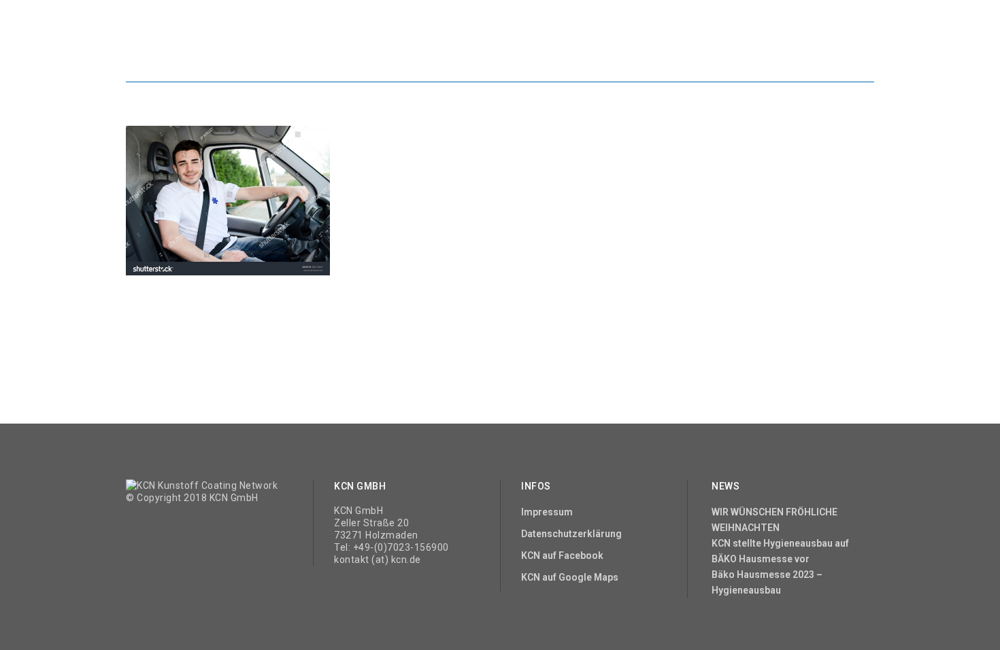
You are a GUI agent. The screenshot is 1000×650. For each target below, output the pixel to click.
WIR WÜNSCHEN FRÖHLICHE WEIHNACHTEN (774, 520)
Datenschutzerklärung (571, 533)
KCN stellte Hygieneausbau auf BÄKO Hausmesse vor (780, 551)
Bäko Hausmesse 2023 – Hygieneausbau (767, 582)
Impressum (547, 512)
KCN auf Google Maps (569, 577)
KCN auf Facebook (562, 555)
